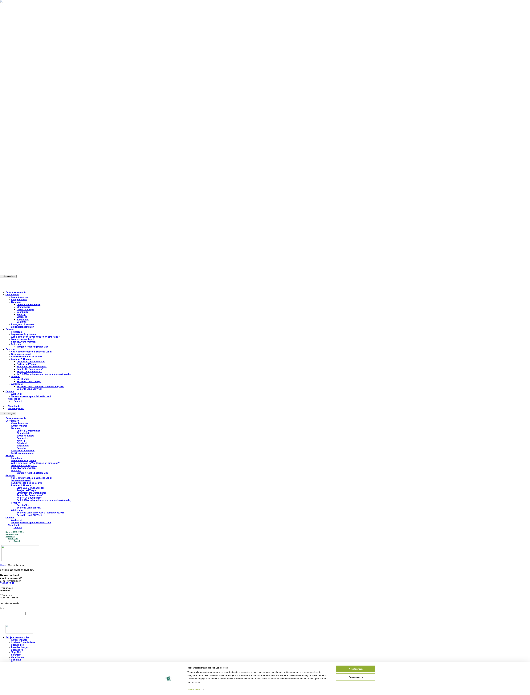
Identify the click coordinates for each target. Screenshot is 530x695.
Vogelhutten (23, 319)
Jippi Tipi (21, 314)
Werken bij (16, 394)
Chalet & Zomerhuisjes (28, 304)
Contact (10, 391)
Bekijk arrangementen (22, 327)
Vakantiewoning (19, 297)
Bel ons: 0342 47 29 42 (15, 532)
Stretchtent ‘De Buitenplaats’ (32, 366)
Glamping (16, 302)
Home (3, 565)
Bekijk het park (12, 534)
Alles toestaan (356, 669)
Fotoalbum (16, 332)
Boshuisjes (22, 312)
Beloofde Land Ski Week (29, 389)
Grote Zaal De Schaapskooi (31, 361)
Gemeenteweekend (21, 354)
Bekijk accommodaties (17, 637)
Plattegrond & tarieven (23, 324)
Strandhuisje (23, 307)
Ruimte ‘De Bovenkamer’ (30, 369)
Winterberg (17, 384)
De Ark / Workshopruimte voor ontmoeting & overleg (44, 374)
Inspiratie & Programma (23, 334)
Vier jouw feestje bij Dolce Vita (32, 347)
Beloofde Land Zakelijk (29, 381)
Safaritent (22, 317)
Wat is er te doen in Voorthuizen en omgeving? (35, 337)
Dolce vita (16, 344)
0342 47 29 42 (7, 583)
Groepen (10, 349)
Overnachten (12, 294)
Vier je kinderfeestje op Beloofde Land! (31, 352)
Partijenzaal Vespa (26, 364)
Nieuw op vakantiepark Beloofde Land (31, 396)
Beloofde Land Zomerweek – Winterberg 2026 (40, 386)
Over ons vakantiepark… (24, 339)
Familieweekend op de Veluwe (26, 357)
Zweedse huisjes (25, 309)
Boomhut (21, 322)
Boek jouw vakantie (16, 292)
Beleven (10, 329)
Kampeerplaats (19, 299)
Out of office (23, 379)
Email (3, 608)
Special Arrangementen (23, 342)
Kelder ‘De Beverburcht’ (29, 371)
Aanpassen (354, 677)
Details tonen (193, 689)
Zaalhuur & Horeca (21, 359)
